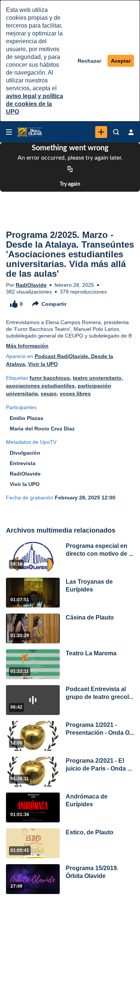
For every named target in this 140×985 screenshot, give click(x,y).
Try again (70, 184)
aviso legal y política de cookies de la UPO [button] (34, 104)
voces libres (75, 393)
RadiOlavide (31, 285)
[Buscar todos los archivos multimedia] (116, 132)
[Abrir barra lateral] (9, 132)
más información (27, 346)
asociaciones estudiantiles (40, 386)
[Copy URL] (70, 169)
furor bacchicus (49, 378)
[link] (101, 132)
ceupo (49, 393)
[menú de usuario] (131, 132)
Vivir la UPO (43, 364)
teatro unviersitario (97, 378)
